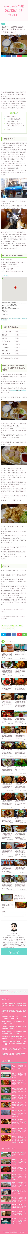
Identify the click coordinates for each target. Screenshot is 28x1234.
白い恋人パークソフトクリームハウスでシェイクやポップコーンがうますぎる (14, 1017)
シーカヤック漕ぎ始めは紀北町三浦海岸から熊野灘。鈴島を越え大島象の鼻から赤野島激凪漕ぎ (14, 1005)
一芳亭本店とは (11, 116)
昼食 (9, 628)
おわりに (9, 129)
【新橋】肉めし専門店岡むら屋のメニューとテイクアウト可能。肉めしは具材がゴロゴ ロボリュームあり (14, 1043)
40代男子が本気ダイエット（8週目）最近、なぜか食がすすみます (14, 1022)
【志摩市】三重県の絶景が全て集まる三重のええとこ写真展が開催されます (14, 1027)
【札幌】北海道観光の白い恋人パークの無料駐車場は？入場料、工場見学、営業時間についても (14, 1011)
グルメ (3, 23)
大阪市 (21, 625)
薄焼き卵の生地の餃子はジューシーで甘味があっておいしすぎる (15, 125)
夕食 (16, 625)
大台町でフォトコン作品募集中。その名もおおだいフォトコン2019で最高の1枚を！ (14, 1048)
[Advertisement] (14, 75)
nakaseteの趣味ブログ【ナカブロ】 (14, 10)
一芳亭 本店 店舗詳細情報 (14, 119)
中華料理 (11, 318)
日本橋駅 (5, 320)
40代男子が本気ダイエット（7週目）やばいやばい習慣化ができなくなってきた (14, 1032)
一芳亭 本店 (4, 276)
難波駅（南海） (17, 318)
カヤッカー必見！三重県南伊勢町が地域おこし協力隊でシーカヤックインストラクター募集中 (14, 1037)
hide (16, 113)
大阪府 (4, 628)
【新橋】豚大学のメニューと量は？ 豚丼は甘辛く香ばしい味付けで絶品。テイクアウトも (14, 1053)
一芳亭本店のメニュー (13, 121)
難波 (13, 628)
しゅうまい (5, 625)
